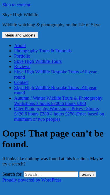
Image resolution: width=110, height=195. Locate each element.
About (20, 45)
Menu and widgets (20, 35)
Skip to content (16, 4)
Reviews (22, 66)
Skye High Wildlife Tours (38, 61)
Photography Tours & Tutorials (43, 50)
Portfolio (22, 56)
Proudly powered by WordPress (31, 179)
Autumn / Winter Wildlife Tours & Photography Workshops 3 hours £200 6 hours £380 (58, 101)
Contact (21, 82)
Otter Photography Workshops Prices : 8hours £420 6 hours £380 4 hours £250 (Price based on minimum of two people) (59, 114)
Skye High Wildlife (20, 14)
